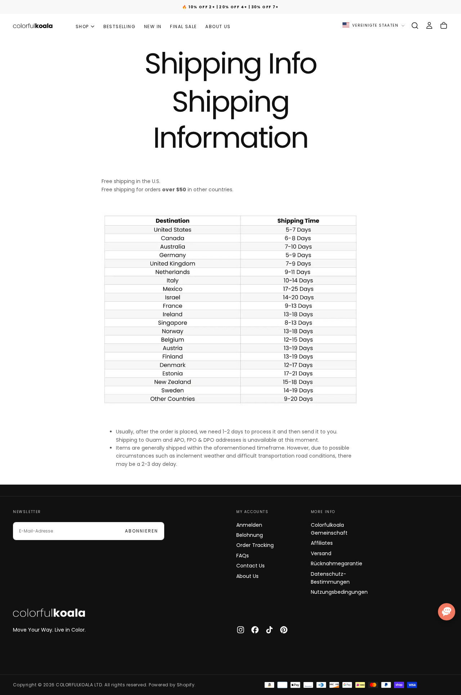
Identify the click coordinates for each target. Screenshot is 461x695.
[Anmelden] (429, 25)
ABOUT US (217, 26)
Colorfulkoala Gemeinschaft (329, 528)
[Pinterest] (283, 629)
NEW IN (152, 26)
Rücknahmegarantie (336, 563)
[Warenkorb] (443, 25)
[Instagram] (240, 629)
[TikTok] (269, 629)
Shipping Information (230, 120)
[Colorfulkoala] (49, 613)
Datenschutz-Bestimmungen (330, 577)
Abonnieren (141, 531)
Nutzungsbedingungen (339, 592)
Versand (321, 553)
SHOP (82, 26)
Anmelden (249, 525)
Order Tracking (255, 545)
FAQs (242, 555)
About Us (247, 576)
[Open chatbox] (446, 611)
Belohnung (249, 535)
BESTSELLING (119, 26)
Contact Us (250, 565)
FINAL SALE (183, 26)
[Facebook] (255, 629)
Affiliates (322, 543)
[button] (415, 25)
